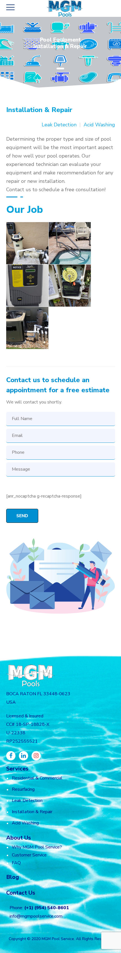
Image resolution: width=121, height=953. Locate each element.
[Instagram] (36, 755)
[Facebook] (10, 755)
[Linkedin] (23, 755)
